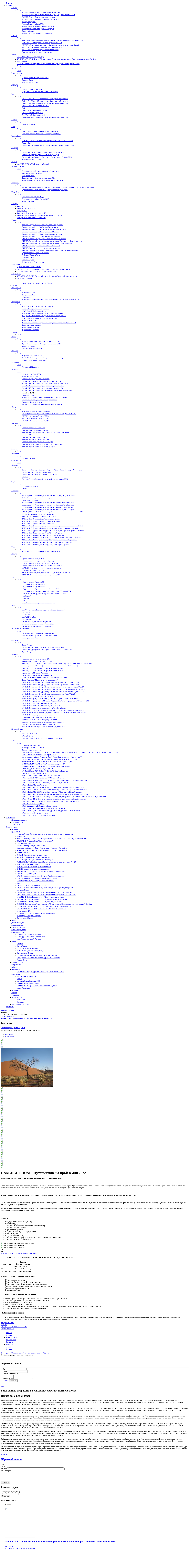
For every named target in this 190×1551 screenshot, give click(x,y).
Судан (13, 481)
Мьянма (20, 944)
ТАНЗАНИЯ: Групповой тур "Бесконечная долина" (41, 519)
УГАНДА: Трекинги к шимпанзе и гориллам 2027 (41, 575)
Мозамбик (15, 362)
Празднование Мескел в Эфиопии (35, 673)
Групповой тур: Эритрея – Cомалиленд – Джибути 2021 (43, 647)
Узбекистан (21, 1000)
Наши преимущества (19, 820)
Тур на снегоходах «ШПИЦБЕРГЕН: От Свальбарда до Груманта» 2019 (44, 906)
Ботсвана (14, 68)
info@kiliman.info (7, 1010)
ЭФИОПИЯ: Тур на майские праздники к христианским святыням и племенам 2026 (54, 712)
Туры (19, 10)
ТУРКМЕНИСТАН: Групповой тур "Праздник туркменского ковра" (42, 899)
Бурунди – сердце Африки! (32, 89)
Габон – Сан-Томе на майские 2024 (35, 110)
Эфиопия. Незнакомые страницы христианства (40, 720)
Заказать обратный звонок (27, 1253)
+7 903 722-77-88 (7, 1327)
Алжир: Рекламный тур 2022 (33, 24)
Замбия (14, 162)
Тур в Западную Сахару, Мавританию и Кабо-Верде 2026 (43, 180)
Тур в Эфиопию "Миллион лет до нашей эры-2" (40, 680)
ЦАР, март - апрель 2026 (31, 619)
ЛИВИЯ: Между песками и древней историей (34, 867)
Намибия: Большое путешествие (34, 402)
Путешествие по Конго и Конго (29, 267)
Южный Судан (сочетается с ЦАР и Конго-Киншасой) (42, 738)
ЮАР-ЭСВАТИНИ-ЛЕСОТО (33, 804)
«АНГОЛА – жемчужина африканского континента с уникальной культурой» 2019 (53, 40)
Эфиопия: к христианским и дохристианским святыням (43, 722)
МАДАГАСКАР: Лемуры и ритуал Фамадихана (40, 318)
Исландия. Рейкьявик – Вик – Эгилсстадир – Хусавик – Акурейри (42, 848)
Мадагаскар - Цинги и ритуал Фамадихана (38, 306)
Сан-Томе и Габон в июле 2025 (33, 115)
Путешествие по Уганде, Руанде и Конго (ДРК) (40, 563)
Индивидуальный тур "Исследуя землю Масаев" (40, 232)
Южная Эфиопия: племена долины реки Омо (39, 724)
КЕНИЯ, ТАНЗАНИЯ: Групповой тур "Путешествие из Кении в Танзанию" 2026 (52, 512)
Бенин (13, 54)
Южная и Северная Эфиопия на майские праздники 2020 (43, 726)
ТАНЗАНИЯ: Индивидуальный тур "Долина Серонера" (43, 533)
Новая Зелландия (23, 988)
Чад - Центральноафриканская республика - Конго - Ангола (44, 594)
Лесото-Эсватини (28, 458)
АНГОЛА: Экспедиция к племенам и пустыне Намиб (42, 47)
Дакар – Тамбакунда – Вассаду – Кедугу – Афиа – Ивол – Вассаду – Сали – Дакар (52, 470)
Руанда (14, 449)
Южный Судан (17, 729)
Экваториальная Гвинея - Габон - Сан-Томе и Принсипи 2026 (45, 117)
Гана (13, 127)
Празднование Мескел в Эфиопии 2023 (37, 675)
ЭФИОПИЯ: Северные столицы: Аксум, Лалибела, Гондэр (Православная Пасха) (52, 710)
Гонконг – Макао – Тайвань (27, 948)
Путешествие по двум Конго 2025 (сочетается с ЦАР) (37, 271)
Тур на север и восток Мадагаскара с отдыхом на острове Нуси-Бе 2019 (49, 323)
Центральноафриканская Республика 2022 (38, 626)
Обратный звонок (7, 1016)
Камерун (14, 204)
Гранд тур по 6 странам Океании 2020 (31, 937)
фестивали (15, 995)
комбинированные (18, 927)
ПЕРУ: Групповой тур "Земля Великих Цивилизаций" (37, 878)
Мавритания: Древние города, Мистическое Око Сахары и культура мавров (50, 299)
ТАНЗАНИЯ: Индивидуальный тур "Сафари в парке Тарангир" (46, 544)
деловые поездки (17, 923)
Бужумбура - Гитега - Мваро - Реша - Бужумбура (40, 92)
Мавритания (16, 288)
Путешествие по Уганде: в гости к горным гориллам (42, 565)
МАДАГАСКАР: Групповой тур (34, 311)
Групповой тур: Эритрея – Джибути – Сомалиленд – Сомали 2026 (47, 157)
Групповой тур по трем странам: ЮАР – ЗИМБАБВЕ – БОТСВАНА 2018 (49, 759)
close (2, 1359)
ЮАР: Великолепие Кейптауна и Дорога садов (39, 806)
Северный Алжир (28, 31)
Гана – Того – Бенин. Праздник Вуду (30, 57)
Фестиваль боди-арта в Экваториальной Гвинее (40, 635)
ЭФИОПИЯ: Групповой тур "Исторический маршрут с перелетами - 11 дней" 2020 (53, 689)
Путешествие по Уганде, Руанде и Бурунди (38, 561)
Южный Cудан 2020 (29, 734)
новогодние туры (18, 932)
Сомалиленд (16, 460)
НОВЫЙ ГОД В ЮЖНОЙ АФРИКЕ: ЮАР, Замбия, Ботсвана (45, 771)
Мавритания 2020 (28, 292)
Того (13, 547)
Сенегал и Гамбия (29, 124)
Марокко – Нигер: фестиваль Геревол (36, 411)
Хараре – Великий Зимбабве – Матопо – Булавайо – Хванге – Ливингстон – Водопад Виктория (58, 187)
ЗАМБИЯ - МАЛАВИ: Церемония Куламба (33, 164)
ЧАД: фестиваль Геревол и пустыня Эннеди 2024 (40, 589)
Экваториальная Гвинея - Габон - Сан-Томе (38, 633)
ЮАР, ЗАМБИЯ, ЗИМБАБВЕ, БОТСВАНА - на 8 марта (43, 778)
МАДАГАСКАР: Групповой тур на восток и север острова (44, 316)
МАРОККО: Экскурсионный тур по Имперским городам (43, 358)
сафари (14, 993)
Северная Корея (23, 890)
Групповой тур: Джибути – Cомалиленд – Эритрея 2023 (43, 152)
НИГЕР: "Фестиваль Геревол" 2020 (35, 416)
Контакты (10, 1007)
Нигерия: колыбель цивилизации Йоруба (37, 442)
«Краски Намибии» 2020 (31, 374)
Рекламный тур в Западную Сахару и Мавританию (41, 171)
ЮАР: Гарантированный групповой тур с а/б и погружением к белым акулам (51, 811)
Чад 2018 (25, 598)
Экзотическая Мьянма (25, 918)
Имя (4, 1369)
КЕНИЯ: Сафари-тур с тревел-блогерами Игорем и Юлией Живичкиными (50, 250)
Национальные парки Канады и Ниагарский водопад (37, 986)
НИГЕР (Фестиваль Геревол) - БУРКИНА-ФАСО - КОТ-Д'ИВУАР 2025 (49, 414)
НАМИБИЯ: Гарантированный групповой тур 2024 (41, 381)
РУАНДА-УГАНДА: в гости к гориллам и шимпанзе (41, 568)
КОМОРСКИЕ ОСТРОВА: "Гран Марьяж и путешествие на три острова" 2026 (46, 862)
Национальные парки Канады (28, 983)
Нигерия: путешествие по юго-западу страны (39, 446)
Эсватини (15, 453)
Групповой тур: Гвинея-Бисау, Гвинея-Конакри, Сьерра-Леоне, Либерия (49, 145)
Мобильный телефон (10, 1374)
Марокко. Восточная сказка (32, 355)
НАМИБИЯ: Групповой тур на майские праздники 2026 (43, 388)
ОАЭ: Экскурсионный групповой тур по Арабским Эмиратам (40, 876)
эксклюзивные (16, 997)
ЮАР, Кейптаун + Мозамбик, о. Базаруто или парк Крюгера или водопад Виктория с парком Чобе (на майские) (64, 797)
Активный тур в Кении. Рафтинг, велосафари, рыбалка (42, 225)
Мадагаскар (15, 302)
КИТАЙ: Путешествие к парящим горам (32, 855)
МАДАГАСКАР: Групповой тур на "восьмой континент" (43, 313)
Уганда (14, 554)
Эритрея (14, 640)
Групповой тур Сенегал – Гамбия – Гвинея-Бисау (40, 474)
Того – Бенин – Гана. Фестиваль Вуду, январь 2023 (41, 551)
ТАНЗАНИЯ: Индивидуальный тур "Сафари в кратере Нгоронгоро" (48, 542)
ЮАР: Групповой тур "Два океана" (35, 813)
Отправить (13, 1380)
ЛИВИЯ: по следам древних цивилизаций (33, 869)
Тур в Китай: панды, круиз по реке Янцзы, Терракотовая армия (40, 972)
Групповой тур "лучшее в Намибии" (35, 379)
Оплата (9, 1349)
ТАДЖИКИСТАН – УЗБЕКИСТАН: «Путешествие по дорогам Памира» (44, 892)
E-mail (4, 1466)
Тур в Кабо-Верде (28, 201)
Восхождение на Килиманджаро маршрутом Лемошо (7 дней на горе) (48, 502)
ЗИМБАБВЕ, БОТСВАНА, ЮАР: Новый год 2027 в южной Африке (47, 762)
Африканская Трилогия (31, 745)
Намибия (14, 369)
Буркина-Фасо (16, 73)
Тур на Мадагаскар (29, 320)
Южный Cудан (27, 736)
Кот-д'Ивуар (16, 274)
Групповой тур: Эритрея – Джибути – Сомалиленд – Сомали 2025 (47, 649)
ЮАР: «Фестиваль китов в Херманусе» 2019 (39, 755)
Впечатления (11, 1340)
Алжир (14, 8)
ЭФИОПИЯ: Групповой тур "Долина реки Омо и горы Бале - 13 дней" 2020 (50, 682)
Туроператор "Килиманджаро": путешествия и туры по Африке (26, 1018)
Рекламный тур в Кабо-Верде (33, 197)
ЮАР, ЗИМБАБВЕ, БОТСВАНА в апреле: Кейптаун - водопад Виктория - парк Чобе (54, 787)
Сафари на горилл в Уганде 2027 (34, 570)
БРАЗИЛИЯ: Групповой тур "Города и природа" (35, 841)
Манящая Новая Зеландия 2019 (28, 981)
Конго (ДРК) (16, 264)
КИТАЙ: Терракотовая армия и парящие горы (34, 857)
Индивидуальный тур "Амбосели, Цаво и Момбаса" (41, 227)
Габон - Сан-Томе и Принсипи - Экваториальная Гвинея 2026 (45, 103)
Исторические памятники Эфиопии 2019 (37, 661)
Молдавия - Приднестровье (27, 874)
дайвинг (14, 920)
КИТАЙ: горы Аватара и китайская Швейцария (35, 860)
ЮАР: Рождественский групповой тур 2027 (38, 815)
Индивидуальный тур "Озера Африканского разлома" (42, 234)
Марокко (14, 351)
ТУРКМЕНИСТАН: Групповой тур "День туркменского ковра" (41, 897)
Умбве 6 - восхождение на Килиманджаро (37, 498)
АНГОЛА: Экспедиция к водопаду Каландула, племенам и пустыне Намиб (50, 45)
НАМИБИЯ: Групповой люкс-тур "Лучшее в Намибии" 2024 (45, 383)
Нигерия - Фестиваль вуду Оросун (35, 430)
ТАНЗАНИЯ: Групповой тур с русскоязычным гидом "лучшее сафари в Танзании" (53, 531)
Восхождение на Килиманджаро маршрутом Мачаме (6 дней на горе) (48, 507)
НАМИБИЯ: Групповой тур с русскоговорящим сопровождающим (47, 390)
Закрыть (4, 1454)
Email (5, 1371)
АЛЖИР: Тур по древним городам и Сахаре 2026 (40, 19)
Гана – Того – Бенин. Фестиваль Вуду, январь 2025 (41, 131)
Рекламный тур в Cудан (31, 486)
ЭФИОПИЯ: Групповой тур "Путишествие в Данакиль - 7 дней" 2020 (48, 694)
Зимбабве (15, 183)
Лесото (14, 285)
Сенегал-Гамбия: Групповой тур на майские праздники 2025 (45, 479)
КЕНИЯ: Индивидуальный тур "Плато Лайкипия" (41, 246)
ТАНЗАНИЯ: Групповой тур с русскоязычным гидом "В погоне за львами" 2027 (52, 526)
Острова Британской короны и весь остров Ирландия (37, 955)
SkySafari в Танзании (30, 500)
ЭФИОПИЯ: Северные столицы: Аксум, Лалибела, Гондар (44, 708)
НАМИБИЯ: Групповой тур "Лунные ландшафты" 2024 (43, 386)
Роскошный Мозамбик (30, 367)
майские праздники (18, 930)
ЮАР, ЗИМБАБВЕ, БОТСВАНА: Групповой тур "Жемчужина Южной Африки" (52, 792)
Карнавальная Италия (25, 953)
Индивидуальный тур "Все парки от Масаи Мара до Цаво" (44, 229)
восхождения (16, 829)
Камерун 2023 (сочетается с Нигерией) (31, 213)
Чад (12, 577)
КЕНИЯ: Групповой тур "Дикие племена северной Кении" (44, 239)
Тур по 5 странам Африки (31, 750)
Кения (13, 220)
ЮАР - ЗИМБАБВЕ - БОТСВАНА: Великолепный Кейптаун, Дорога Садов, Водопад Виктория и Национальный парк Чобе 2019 (71, 752)
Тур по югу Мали (28, 346)
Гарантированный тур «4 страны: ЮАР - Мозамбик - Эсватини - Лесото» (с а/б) (52, 757)
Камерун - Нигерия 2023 (26, 208)
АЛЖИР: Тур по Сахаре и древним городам (38, 17)
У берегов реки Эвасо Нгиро (33, 262)
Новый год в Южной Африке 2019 (35, 773)
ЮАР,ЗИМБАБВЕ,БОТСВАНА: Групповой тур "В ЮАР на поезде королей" (50, 801)
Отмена (5, 1380)
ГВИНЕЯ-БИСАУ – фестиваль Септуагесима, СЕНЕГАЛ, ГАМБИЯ (47, 141)
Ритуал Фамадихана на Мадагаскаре (35, 309)
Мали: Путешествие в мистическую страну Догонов (41, 341)
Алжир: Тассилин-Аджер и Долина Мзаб (37, 33)
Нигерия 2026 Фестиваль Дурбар (34, 437)
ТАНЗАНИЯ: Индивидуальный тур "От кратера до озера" (44, 535)
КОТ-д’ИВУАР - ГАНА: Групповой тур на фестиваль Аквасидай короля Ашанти (47, 276)
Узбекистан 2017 (23, 836)
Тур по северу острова (30, 327)
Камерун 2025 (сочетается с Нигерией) (31, 218)
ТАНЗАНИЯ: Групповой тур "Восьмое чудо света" (41, 521)
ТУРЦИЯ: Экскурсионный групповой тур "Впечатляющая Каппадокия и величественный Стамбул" (54, 904)
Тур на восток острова (30, 330)
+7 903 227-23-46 (20, 1014)
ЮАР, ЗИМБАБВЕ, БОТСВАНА (34, 785)
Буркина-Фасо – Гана (30, 82)
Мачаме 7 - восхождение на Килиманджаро (38, 514)
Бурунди (14, 85)
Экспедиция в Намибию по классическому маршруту (42, 404)
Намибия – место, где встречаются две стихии (39, 400)
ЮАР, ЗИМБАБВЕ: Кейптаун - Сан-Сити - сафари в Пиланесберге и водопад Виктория (55, 794)
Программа (9, 1036)
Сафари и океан (28, 257)
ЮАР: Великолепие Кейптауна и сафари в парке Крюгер (43, 808)
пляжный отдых (17, 962)
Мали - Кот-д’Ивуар (24, 278)
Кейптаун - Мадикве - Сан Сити (34, 748)
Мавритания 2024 (28, 295)
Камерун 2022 (22, 211)
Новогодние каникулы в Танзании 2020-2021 (39, 516)
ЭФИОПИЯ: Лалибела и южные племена (37, 696)
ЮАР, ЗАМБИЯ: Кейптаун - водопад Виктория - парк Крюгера (45, 783)
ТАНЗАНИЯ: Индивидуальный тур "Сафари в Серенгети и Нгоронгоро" (49, 540)
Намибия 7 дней (28, 395)
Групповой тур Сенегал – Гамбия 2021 (36, 472)
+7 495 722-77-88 (7, 1014)
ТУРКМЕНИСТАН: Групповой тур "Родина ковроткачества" (40, 902)
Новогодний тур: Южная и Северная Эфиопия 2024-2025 (43, 668)
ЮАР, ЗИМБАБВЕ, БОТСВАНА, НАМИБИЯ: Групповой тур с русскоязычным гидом (54, 789)
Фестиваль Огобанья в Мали (33, 348)
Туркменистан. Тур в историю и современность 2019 (37, 913)
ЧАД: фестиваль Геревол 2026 (33, 586)
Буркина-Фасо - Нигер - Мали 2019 (35, 78)
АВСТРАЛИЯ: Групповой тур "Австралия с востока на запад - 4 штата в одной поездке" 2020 (52, 839)
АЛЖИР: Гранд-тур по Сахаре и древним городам (41, 12)
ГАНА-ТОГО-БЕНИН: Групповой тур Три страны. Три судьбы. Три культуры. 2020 (48, 64)
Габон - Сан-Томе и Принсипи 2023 (35, 106)
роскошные (15, 974)
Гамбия (14, 120)
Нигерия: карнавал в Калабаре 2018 (35, 439)
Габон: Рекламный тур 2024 (32, 113)
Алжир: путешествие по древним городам (38, 26)
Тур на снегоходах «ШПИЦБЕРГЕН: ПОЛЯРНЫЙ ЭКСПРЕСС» (41, 909)
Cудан (24, 488)
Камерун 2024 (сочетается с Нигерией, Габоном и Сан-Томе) (39, 215)
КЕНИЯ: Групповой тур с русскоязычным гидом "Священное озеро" (48, 243)
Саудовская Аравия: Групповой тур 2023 (32, 885)
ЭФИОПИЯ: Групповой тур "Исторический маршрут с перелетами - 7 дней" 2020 (53, 692)
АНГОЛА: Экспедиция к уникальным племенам (40, 50)
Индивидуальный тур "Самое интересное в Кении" (41, 236)
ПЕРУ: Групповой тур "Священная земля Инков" (35, 881)
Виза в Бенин (22, 61)
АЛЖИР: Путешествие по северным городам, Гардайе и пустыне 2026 (48, 15)
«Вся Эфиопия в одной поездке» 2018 (36, 659)
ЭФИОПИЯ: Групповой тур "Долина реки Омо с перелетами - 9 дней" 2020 (50, 685)
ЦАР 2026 (26, 614)
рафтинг (14, 967)
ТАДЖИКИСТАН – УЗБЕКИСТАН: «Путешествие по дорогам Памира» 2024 (46, 895)
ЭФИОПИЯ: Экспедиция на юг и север (37, 715)
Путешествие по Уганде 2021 (33, 558)
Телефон (5, 1468)
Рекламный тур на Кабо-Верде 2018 (35, 199)
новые (13, 941)
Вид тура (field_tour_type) (10, 1492)
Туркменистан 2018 (24, 911)
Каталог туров (11, 827)
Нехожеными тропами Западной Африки (37, 283)
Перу (19, 883)
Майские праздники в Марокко (34, 360)
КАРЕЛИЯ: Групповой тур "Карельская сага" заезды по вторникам (42, 850)
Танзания (14, 491)
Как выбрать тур (17, 822)
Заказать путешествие (9, 1253)
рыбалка (14, 990)
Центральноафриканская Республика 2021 (38, 624)
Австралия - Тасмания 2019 (27, 976)
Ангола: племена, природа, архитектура (37, 52)
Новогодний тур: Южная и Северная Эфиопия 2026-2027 (43, 671)
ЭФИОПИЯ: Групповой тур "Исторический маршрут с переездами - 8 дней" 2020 (53, 687)
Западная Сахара (17, 166)
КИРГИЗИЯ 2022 (23, 852)
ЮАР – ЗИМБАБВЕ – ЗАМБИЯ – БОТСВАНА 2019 (41, 775)
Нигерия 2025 (27, 435)
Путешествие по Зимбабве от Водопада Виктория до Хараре (45, 190)
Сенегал (14, 465)
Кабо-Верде (15, 192)
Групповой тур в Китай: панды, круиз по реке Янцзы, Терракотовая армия (45, 834)
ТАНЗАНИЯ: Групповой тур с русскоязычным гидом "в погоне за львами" (50, 528)
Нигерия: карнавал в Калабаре (33, 428)
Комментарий (8, 1378)
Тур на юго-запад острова (31, 325)
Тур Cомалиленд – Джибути (32, 159)
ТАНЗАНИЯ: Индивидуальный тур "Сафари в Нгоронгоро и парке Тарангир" (51, 537)
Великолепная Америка (26, 843)
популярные (16, 965)
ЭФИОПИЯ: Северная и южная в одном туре (39, 703)
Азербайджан (22, 946)
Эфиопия (14, 654)
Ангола (14, 36)
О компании (10, 818)
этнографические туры (20, 1004)
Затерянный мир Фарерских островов (31, 846)
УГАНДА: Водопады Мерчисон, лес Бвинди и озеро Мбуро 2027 (46, 572)
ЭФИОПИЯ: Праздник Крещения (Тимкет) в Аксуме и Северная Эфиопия (50, 698)
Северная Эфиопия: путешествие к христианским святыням (44, 677)
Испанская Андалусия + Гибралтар (30, 951)
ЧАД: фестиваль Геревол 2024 (33, 582)
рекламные (15, 969)
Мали (13, 337)
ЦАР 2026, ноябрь (29, 617)
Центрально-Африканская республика (36, 621)
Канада (19, 979)
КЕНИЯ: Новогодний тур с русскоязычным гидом (41, 248)
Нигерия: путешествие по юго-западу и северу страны (42, 444)
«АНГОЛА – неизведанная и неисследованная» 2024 (42, 43)
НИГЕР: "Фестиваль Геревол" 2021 (35, 418)
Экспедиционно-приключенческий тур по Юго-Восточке (38, 958)
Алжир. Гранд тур (29, 22)
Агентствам (15, 825)
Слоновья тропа (28, 260)
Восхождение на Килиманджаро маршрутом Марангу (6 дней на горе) (48, 495)
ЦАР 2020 (26, 612)
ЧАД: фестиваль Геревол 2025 (33, 584)
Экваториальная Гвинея (20, 628)
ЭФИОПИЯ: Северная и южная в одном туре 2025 (41, 706)
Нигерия (14, 423)
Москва (4, 1325)
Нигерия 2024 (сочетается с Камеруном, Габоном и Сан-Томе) (45, 432)
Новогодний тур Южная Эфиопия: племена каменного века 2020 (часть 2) (50, 666)
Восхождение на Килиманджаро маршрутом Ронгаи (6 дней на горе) (48, 509)
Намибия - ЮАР (28, 393)
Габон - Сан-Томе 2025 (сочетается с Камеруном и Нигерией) (45, 101)
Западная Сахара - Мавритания (33, 173)
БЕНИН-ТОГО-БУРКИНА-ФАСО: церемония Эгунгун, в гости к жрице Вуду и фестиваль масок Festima (56, 59)
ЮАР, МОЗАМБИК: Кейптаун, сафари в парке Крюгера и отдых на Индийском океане (54, 799)
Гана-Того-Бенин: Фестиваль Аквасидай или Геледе (41, 134)
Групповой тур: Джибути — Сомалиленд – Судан (40, 155)
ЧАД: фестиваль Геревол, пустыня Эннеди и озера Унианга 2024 (46, 591)
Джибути (14, 148)
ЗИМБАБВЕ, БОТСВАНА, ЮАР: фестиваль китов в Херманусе (46, 766)
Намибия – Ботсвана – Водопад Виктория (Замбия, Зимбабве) (45, 397)
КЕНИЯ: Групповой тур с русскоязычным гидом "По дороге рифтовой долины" (52, 241)
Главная (9, 3)
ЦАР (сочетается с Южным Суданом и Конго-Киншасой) (43, 610)
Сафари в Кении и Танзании (32, 255)
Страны (9, 5)
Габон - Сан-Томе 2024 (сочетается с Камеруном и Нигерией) (45, 99)
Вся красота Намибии (30, 376)
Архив (8, 1347)
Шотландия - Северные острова (29, 916)
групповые (15, 832)
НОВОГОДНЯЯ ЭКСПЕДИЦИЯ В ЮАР (37, 769)
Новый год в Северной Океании (29, 934)
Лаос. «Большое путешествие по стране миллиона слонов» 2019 (41, 871)
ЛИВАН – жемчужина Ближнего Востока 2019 (34, 864)
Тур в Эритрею (27, 645)
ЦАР (13, 605)
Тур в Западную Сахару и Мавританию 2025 (39, 178)
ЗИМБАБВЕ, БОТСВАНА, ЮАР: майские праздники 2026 (44, 764)
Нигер (13, 407)
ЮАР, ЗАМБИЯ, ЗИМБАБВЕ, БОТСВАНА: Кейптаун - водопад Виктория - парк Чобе (54, 780)
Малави (14, 332)
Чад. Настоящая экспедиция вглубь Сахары (38, 603)
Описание (9, 1034)
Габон (13, 94)
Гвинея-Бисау (16, 136)
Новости (9, 1344)
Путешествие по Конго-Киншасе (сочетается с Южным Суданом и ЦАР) (44, 269)
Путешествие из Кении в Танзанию (35, 253)
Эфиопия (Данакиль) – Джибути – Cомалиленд (39, 717)
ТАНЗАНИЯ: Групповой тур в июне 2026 (38, 523)
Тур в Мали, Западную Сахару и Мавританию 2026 (41, 344)
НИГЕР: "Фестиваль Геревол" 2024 (35, 421)
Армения (20, 1002)
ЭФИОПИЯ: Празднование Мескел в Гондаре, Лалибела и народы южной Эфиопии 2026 (56, 701)
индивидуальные (17, 925)
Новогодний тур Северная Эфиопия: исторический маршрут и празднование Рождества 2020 (57, 663)
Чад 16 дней (26, 596)
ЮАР (13, 740)
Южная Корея (22, 960)
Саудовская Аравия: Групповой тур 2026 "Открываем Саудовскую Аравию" (45, 888)
